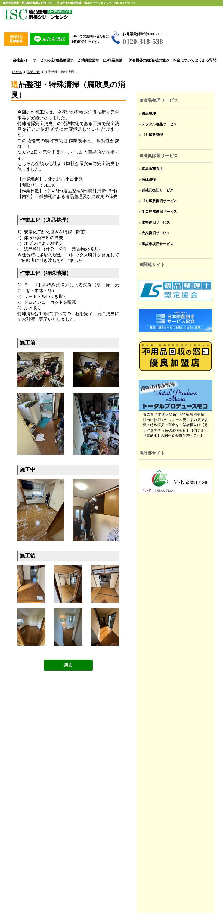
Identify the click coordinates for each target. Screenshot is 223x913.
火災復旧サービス (156, 233)
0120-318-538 (143, 41)
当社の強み (160, 60)
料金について (181, 60)
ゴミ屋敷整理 (152, 135)
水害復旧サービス (156, 222)
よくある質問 (203, 60)
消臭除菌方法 (152, 169)
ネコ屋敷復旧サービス (159, 211)
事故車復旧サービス (158, 244)
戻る (68, 665)
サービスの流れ (42, 60)
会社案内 (20, 60)
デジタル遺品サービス (159, 124)
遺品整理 (149, 113)
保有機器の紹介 (138, 60)
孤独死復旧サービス (158, 190)
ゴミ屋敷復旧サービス (159, 201)
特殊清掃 (149, 179)
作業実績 (115, 60)
